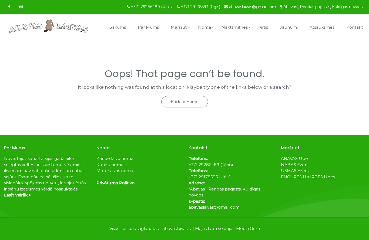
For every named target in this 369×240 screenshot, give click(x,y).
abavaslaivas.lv (177, 228)
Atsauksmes (322, 27)
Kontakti (355, 27)
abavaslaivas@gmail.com (252, 6)
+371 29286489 (152, 6)
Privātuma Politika (115, 182)
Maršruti (179, 27)
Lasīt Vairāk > (17, 195)
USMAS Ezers (294, 170)
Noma (204, 27)
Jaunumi (289, 27)
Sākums (118, 27)
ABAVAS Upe (294, 158)
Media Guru (248, 228)
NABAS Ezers (294, 164)
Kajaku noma (109, 164)
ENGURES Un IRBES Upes (308, 176)
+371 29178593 (200, 6)
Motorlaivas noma (114, 170)
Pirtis (263, 27)
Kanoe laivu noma (114, 158)
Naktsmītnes (235, 27)
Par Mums (148, 27)
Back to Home (185, 101)
